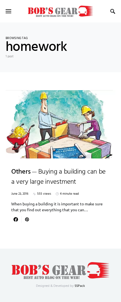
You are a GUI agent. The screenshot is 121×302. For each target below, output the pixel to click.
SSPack (80, 286)
